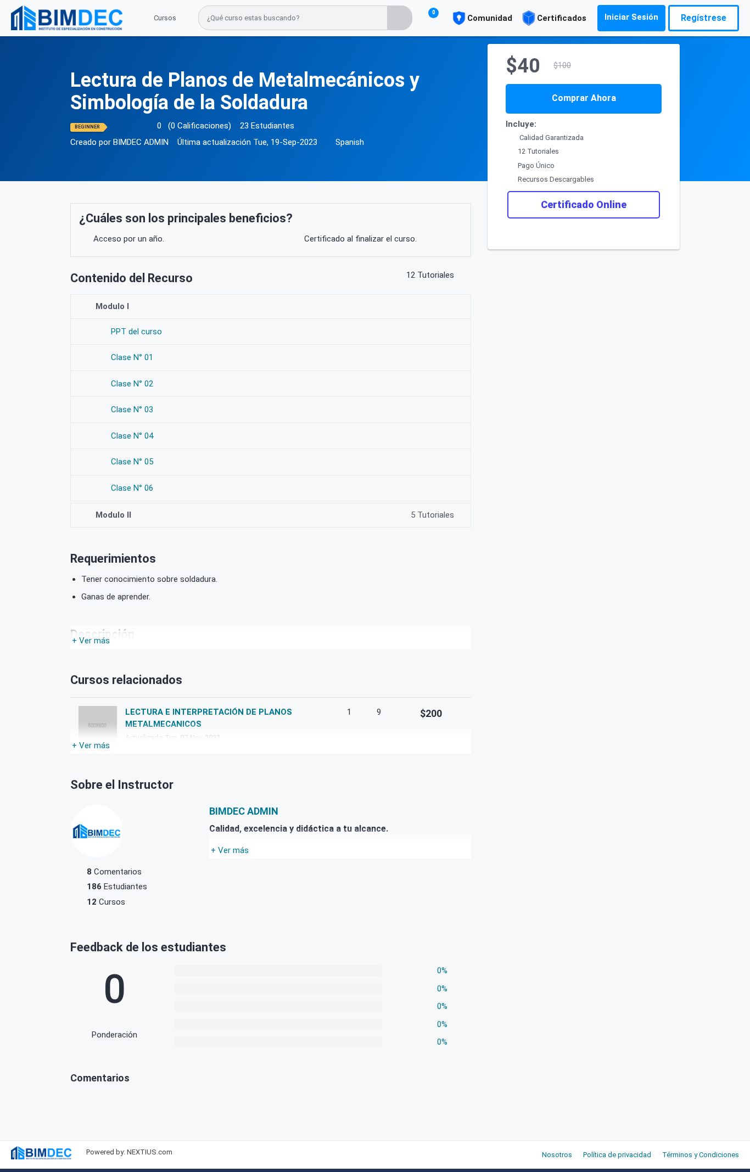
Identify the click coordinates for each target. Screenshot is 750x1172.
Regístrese (703, 18)
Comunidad (489, 18)
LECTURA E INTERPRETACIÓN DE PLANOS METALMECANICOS (208, 718)
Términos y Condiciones (700, 1155)
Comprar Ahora (584, 98)
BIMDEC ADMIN (141, 142)
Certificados (561, 18)
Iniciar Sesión (631, 17)
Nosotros (557, 1155)
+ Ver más (91, 641)
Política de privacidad (617, 1155)
